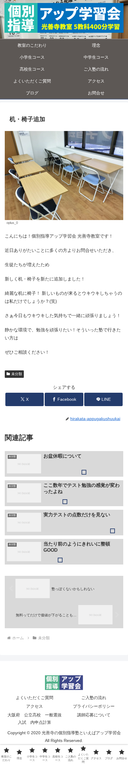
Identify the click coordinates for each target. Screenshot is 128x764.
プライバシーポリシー (94, 706)
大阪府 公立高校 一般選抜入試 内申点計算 (34, 718)
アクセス (34, 706)
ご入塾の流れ (93, 697)
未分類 (16, 374)
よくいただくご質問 (34, 697)
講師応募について (93, 714)
